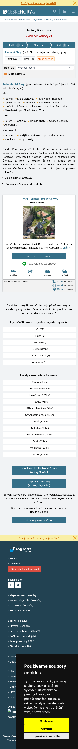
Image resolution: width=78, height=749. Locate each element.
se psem (9, 135)
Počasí (65, 275)
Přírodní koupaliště (20, 646)
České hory (16, 676)
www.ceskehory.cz (39, 36)
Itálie (12, 696)
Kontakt (14, 558)
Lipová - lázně (12, 102)
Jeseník (8, 98)
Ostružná (29, 102)
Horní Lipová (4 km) (40, 388)
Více (41, 110)
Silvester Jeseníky (20, 625)
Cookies (14, 661)
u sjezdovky (27, 139)
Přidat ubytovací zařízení (39, 520)
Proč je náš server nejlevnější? (38, 3)
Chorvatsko (16, 686)
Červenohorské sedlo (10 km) (39, 415)
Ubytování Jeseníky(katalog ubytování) (39, 483)
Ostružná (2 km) (40, 382)
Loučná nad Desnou (16, 106)
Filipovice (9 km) (40, 402)
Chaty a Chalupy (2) (40, 355)
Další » (66, 247)
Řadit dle (9, 67)
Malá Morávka (25, 98)
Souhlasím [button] (47, 721)
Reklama (15, 563)
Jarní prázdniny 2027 (22, 641)
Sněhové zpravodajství (23, 636)
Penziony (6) (40, 342)
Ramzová (37, 106)
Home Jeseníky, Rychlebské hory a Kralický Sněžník (39, 470)
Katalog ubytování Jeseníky (25, 600)
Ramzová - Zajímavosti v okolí (23, 184)
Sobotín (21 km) (40, 454)
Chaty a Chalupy (58, 120)
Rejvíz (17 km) (40, 441)
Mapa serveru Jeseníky (23, 595)
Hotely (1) (40, 336)
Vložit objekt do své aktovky (41, 263)
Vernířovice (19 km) (39, 448)
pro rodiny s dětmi (54, 135)
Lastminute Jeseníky (21, 605)
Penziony (21, 120)
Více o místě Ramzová (18, 177)
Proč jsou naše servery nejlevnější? (38, 538)
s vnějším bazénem (29, 135)
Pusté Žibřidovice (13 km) (39, 434)
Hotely (8, 120)
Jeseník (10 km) (40, 421)
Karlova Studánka (56, 106)
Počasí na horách (20, 610)
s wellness (10, 139)
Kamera (47, 275)
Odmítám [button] (47, 728)
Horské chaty (37, 120)
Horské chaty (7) (40, 349)
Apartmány (10, 124)
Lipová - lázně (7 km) (39, 395)
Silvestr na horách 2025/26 (25, 630)
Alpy (12, 691)
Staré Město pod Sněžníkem (20, 110)
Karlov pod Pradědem (50, 98)
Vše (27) (40, 329)
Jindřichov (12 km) (40, 428)
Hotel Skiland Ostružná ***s (39, 199)
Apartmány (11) (39, 362)
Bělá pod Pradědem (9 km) (39, 408)
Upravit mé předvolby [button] (47, 736)
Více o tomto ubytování (39, 256)
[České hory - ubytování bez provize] (19, 11)
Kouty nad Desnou (49, 102)
